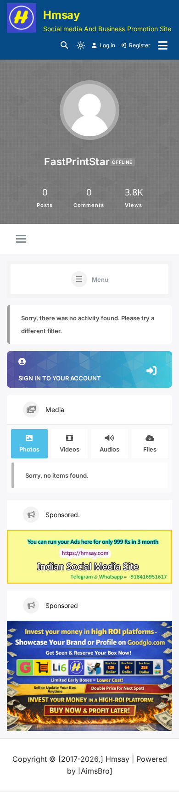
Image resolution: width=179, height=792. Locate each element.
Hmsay (61, 15)
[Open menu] (162, 45)
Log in (107, 45)
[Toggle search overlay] (64, 45)
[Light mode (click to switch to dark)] (80, 45)
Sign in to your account (59, 378)
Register (140, 45)
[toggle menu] (21, 239)
